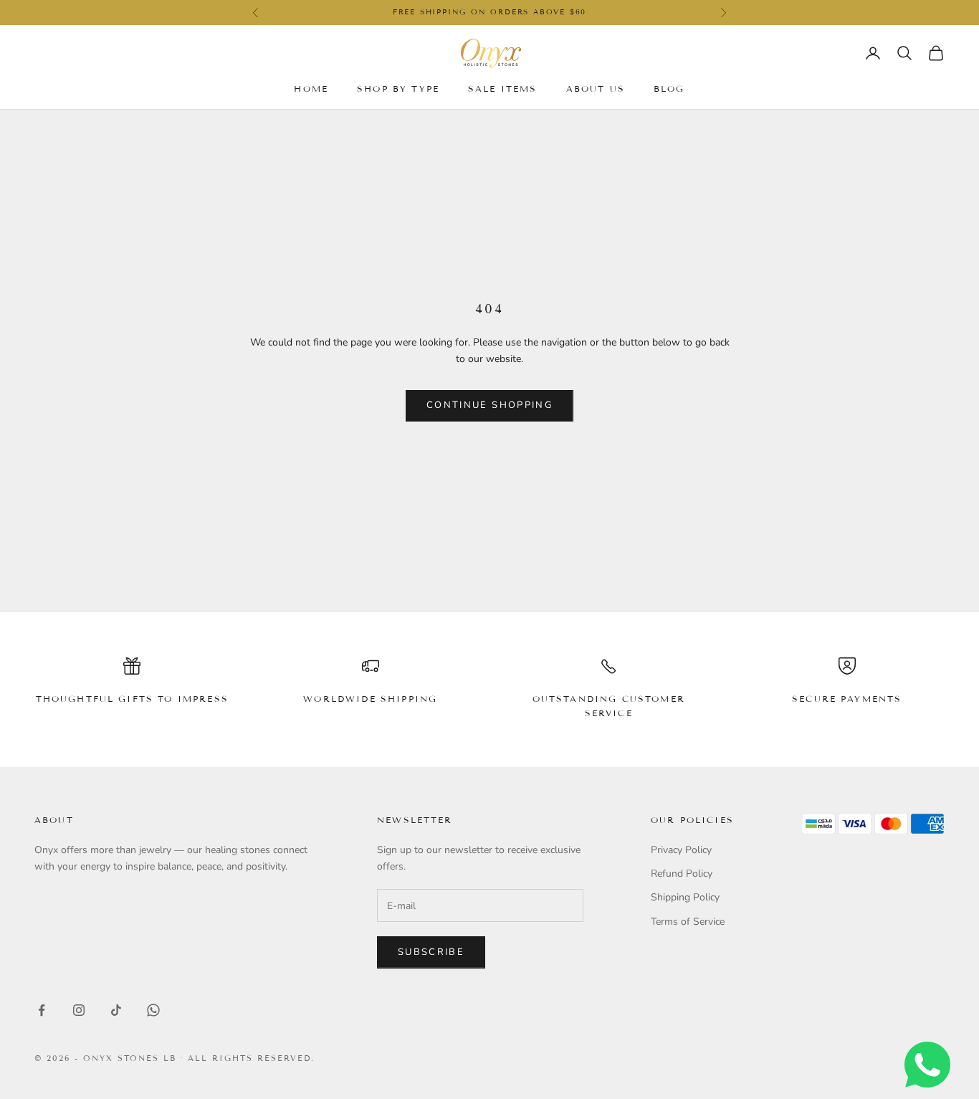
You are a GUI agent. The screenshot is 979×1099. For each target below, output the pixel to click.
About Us (595, 87)
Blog (669, 87)
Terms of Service (688, 921)
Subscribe (431, 952)
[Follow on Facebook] (41, 1010)
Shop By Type (398, 87)
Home (311, 87)
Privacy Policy (681, 850)
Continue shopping (489, 405)
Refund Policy (681, 873)
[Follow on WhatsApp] (153, 1010)
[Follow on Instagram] (79, 1010)
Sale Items (503, 87)
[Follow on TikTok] (116, 1010)
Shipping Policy (685, 897)
